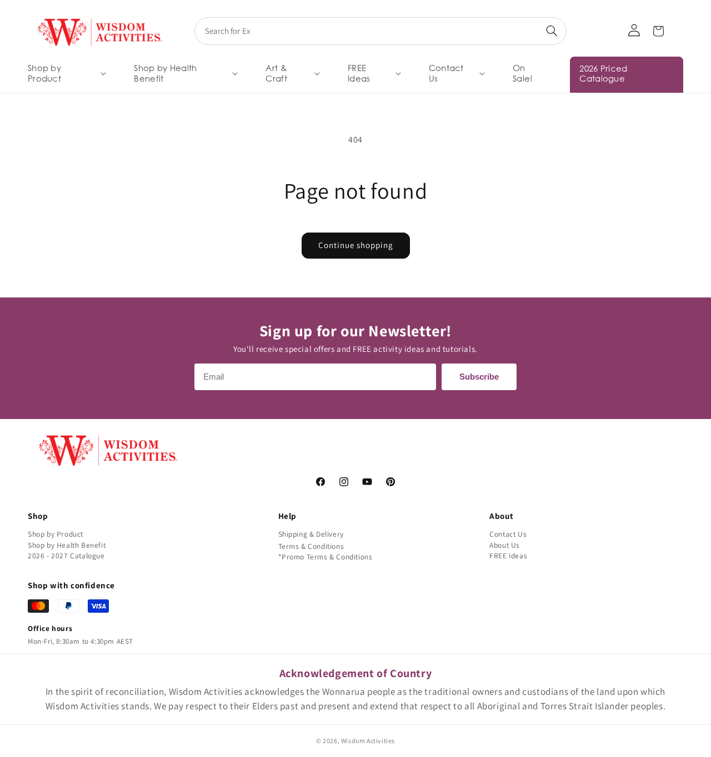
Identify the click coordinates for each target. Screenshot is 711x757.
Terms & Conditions (311, 546)
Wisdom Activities (368, 740)
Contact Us (508, 534)
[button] (66, 73)
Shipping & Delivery (311, 534)
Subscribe (479, 376)
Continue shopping (355, 245)
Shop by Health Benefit (67, 545)
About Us (504, 545)
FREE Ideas (508, 556)
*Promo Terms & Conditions (325, 557)
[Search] (551, 31)
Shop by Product (55, 534)
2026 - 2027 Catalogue (66, 556)
